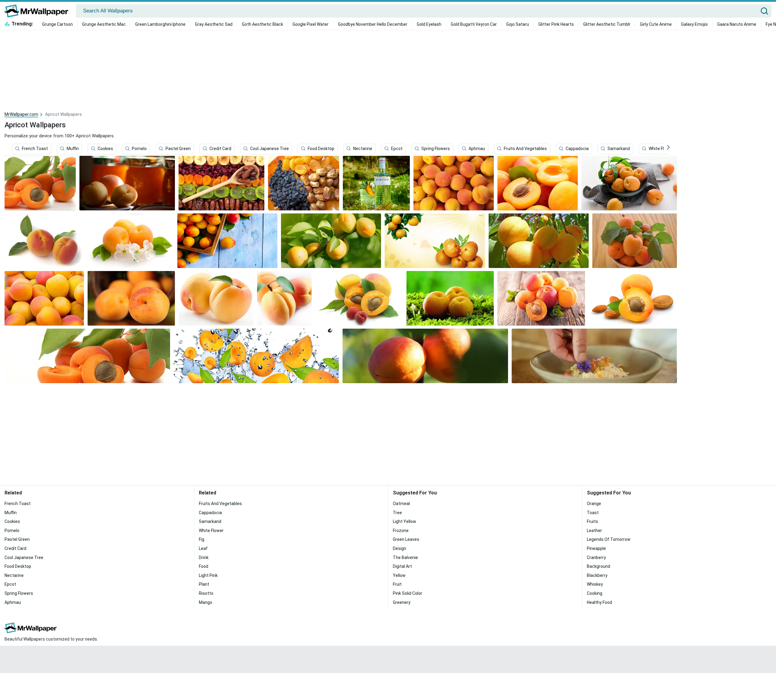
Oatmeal (401, 503)
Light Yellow (404, 521)
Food (203, 566)
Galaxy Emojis (694, 24)
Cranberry (596, 557)
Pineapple (596, 548)
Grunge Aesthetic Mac (104, 24)
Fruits (592, 521)
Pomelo (139, 148)
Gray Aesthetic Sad (213, 24)
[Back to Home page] (39, 11)
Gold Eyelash (429, 24)
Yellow (399, 575)
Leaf (203, 548)
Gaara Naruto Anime (736, 24)
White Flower (661, 148)
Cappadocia (577, 148)
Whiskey (595, 584)
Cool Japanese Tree (269, 148)
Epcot (397, 148)
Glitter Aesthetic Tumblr (606, 24)
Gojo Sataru (517, 24)
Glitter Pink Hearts (556, 24)
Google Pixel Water (311, 24)
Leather (594, 530)
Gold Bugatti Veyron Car (474, 24)
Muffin (73, 148)
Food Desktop (321, 148)
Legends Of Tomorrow (608, 539)
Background (598, 566)
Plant (204, 584)
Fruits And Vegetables (525, 148)
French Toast (35, 148)
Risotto (206, 593)
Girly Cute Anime (656, 24)
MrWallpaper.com (21, 114)
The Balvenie (405, 557)
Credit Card (220, 148)
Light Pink (208, 575)
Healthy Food (599, 602)
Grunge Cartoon (57, 24)
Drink (204, 557)
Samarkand (618, 148)
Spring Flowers (435, 148)
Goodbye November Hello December (372, 24)
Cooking (594, 593)
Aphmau (477, 148)
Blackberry (597, 575)
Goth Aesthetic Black (262, 24)
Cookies (105, 148)
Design (399, 548)
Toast (593, 512)
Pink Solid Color (407, 593)
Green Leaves (406, 539)
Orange (594, 503)
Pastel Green (178, 148)
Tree (397, 512)
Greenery (401, 602)
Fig (201, 539)
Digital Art (402, 566)
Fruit (397, 584)
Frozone (401, 530)
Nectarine (362, 148)
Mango (205, 602)
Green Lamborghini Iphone (160, 24)
